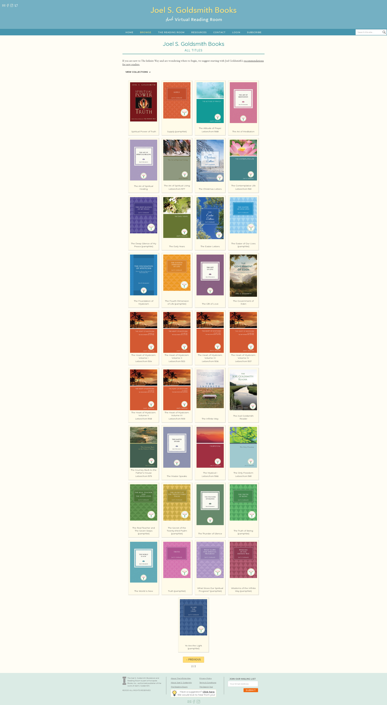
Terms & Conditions (207, 682)
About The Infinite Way (181, 678)
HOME (129, 32)
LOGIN (236, 32)
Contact (219, 32)
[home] (193, 17)
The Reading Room (179, 687)
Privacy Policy (205, 678)
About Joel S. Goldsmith (181, 682)
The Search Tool (206, 687)
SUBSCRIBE (254, 32)
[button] (146, 32)
